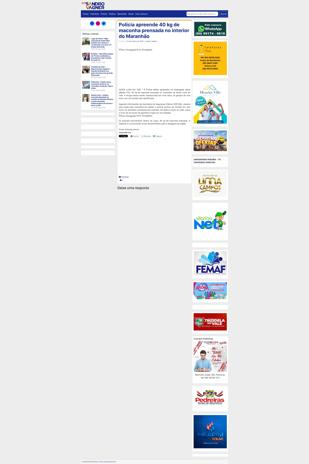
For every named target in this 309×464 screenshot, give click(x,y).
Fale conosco (141, 14)
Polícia (104, 14)
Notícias (125, 177)
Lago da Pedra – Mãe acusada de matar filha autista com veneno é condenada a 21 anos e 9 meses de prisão (101, 43)
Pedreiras (94, 14)
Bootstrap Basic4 (110, 462)
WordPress (94, 462)
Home (85, 14)
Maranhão (122, 14)
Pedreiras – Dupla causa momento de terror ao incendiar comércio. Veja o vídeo (102, 85)
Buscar (224, 14)
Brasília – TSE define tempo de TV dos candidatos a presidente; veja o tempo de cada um (102, 57)
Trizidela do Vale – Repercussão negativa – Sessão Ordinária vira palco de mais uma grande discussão (102, 71)
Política (112, 14)
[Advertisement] (154, 70)
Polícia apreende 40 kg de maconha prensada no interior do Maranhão (154, 30)
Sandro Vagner (151, 41)
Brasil (131, 14)
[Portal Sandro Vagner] (93, 5)
